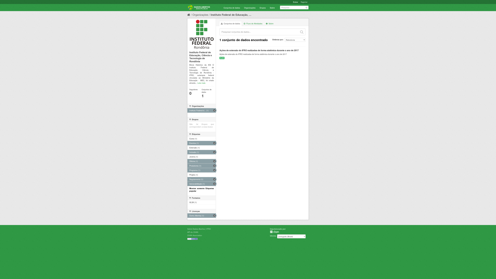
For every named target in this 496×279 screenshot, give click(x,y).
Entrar (295, 2)
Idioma (273, 235)
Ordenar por (277, 39)
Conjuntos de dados (232, 7)
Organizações (249, 7)
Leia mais (201, 83)
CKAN (274, 231)
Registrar (304, 2)
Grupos (263, 7)
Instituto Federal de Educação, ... (231, 15)
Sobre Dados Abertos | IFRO (199, 229)
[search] (301, 32)
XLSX (222, 58)
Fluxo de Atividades (254, 23)
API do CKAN (192, 232)
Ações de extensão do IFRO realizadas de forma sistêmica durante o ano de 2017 (259, 50)
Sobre (272, 7)
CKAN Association (194, 235)
